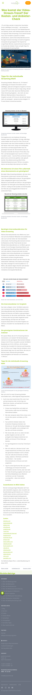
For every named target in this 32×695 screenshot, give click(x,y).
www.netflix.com (8, 542)
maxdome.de (7, 535)
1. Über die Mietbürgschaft (8, 581)
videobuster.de (7, 544)
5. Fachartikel (5, 618)
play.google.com (8, 552)
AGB (19, 684)
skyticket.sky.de (7, 537)
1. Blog (3, 608)
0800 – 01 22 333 (5, 671)
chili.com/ (6, 556)
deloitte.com (6, 521)
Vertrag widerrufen (6, 648)
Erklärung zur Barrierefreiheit (9, 643)
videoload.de (6, 550)
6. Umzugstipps (5, 620)
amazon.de (6, 539)
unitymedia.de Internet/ (10, 533)
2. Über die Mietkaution (7, 584)
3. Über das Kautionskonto (8, 586)
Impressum (4, 684)
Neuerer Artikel (27, 568)
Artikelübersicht (16, 568)
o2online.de (6, 527)
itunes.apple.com (8, 546)
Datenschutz (13, 684)
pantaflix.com (7, 558)
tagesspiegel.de (7, 523)
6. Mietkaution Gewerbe (8, 593)
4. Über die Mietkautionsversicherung (11, 589)
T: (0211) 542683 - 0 (6, 664)
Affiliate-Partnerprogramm (8, 635)
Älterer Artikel (4, 568)
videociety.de (7, 554)
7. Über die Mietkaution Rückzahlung (11, 596)
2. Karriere (4, 611)
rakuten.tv (6, 548)
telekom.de (6, 525)
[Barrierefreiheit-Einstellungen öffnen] (2, 593)
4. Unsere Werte (5, 615)
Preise (28, 3)
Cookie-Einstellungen (7, 646)
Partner (3, 633)
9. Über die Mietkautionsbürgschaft (11, 600)
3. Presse (3, 613)
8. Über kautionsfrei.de (7, 625)
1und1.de (6, 531)
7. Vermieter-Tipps (6, 623)
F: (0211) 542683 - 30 (6, 665)
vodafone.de (6, 529)
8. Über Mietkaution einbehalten (10, 598)
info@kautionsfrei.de (7, 676)
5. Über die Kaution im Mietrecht (10, 591)
